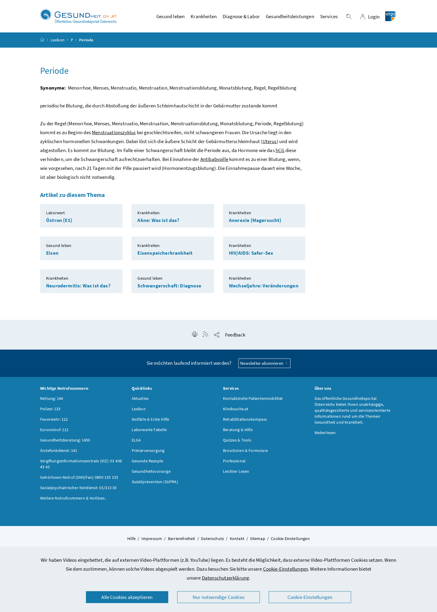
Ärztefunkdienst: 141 (59, 450)
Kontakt (237, 538)
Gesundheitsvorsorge (151, 471)
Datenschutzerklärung (225, 578)
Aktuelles (140, 398)
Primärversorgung (148, 450)
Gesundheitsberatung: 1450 (65, 440)
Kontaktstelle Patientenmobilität (253, 398)
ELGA (136, 440)
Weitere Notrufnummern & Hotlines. (73, 498)
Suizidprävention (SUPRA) (155, 481)
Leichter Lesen (236, 471)
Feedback (235, 335)
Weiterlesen (325, 432)
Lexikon (58, 40)
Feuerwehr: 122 (54, 419)
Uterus (269, 141)
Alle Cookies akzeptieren (127, 597)
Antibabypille (214, 159)
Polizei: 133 (50, 408)
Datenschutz (212, 538)
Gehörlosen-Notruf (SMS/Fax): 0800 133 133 (79, 477)
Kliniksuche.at (235, 408)
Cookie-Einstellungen (285, 569)
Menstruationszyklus (114, 132)
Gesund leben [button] (170, 16)
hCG (280, 150)
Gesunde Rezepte (148, 461)
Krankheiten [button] (204, 16)
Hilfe (131, 538)
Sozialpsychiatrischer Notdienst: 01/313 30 (78, 487)
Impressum (152, 538)
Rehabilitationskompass (245, 419)
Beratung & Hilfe (238, 429)
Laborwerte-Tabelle (149, 429)
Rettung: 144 (51, 398)
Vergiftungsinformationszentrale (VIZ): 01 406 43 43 (81, 463)
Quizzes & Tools (237, 440)
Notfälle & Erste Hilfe (150, 419)
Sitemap (257, 538)
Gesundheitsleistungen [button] (290, 16)
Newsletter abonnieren (262, 363)
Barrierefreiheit (181, 538)
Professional (234, 461)
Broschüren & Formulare (245, 450)
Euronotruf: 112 (54, 429)
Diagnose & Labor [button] (241, 16)
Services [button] (329, 16)
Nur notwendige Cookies (218, 597)
